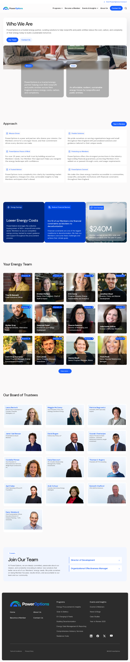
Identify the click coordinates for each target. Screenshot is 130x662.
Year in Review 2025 (98, 621)
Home (12, 612)
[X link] (104, 636)
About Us (104, 8)
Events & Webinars (97, 607)
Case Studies (95, 617)
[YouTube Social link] (111, 635)
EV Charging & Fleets (65, 617)
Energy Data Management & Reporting (71, 626)
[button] (58, 8)
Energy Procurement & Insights (69, 607)
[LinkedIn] (91, 636)
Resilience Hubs (63, 636)
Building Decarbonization (66, 621)
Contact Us (38, 618)
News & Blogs (95, 612)
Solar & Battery (62, 612)
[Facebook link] (97, 636)
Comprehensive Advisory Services (70, 631)
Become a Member (72, 8)
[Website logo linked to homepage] (13, 8)
